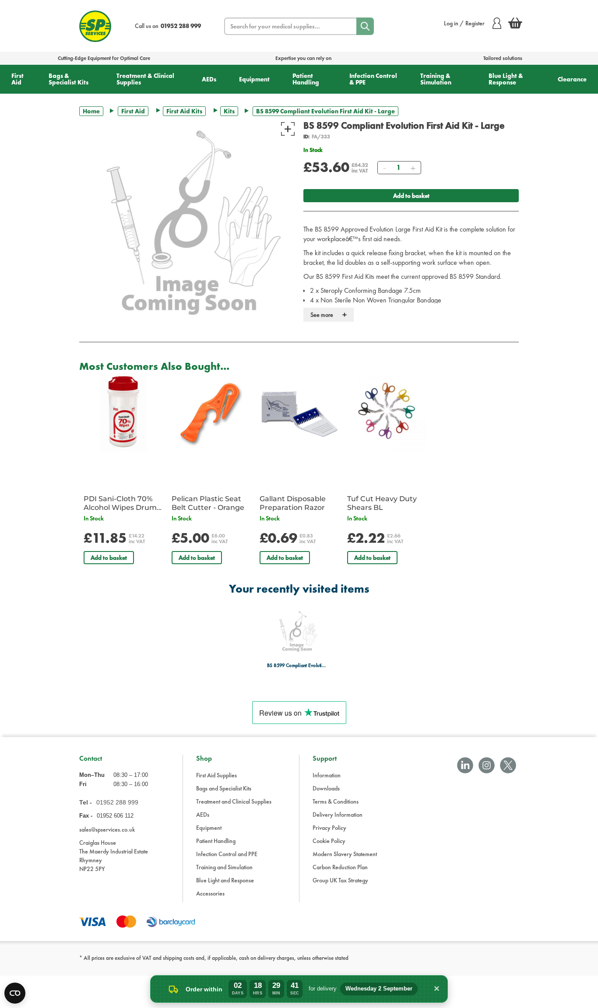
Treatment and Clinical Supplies (233, 801)
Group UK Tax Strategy (340, 880)
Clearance (572, 79)
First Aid (17, 79)
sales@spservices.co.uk (107, 829)
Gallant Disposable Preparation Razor (293, 503)
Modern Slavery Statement (345, 854)
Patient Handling (305, 79)
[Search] (365, 26)
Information (327, 775)
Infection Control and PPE (226, 854)
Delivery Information (337, 814)
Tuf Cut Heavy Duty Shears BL (382, 503)
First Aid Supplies (216, 775)
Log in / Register (464, 23)
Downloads (326, 788)
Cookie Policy (329, 841)
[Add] (412, 168)
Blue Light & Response (506, 79)
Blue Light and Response (225, 880)
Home (91, 111)
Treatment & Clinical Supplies (145, 79)
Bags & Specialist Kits (68, 79)
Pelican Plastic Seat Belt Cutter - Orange (208, 503)
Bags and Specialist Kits (223, 788)
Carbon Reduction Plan (340, 867)
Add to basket (411, 196)
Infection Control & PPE (373, 79)
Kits (229, 111)
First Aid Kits (184, 111)
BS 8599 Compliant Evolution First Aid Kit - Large (296, 665)
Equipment (254, 79)
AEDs (209, 79)
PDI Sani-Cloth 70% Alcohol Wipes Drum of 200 (120, 503)
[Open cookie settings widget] (14, 993)
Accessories (210, 893)
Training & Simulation (435, 79)
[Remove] (384, 168)
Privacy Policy (329, 828)
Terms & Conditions (336, 801)
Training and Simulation (224, 867)
